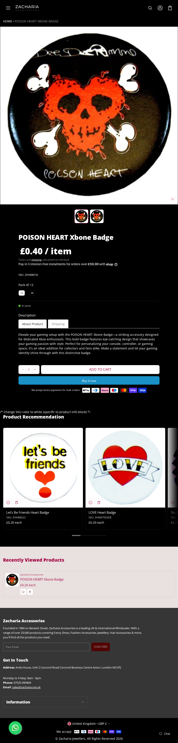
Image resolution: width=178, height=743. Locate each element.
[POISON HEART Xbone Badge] (89, 584)
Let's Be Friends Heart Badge (27, 512)
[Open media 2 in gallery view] (97, 216)
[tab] (32, 323)
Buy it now (89, 380)
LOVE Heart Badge (102, 512)
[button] (150, 8)
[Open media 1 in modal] (89, 115)
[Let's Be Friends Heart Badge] (43, 468)
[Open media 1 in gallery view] (81, 216)
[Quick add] (16, 502)
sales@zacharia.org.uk (26, 687)
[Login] (160, 8)
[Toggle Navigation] (8, 8)
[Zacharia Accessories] (27, 8)
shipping (36, 259)
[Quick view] (8, 502)
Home (7, 21)
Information (18, 702)
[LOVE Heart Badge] (125, 468)
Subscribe (101, 647)
